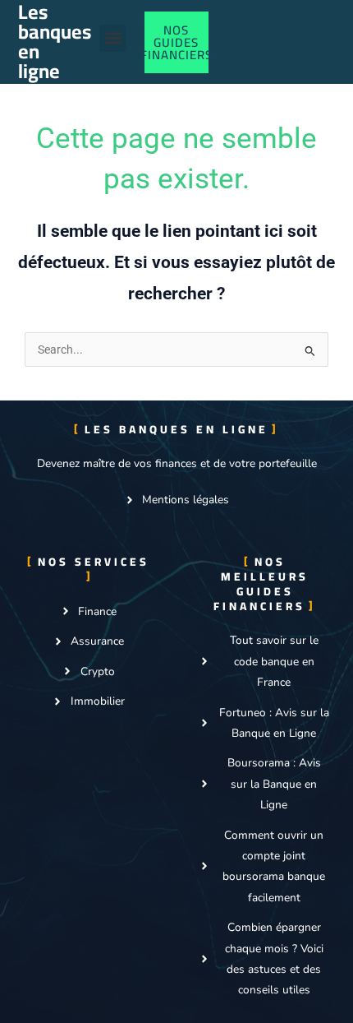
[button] (112, 38)
